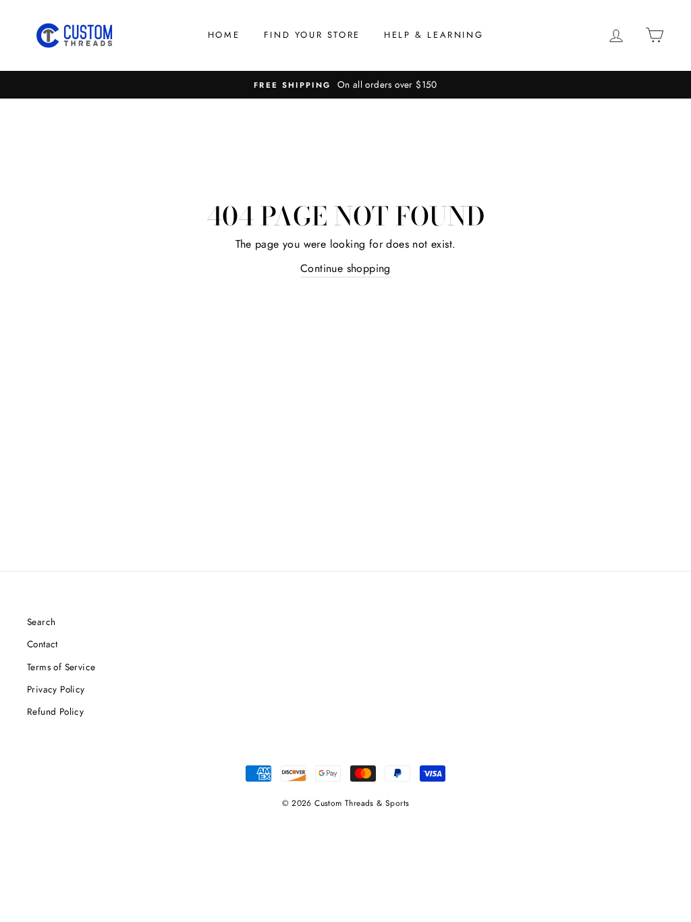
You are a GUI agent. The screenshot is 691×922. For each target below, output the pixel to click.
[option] (345, 85)
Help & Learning (433, 34)
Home (224, 34)
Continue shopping (345, 268)
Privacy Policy (56, 689)
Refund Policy (55, 711)
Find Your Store (312, 34)
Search (41, 621)
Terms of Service (61, 667)
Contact (42, 644)
